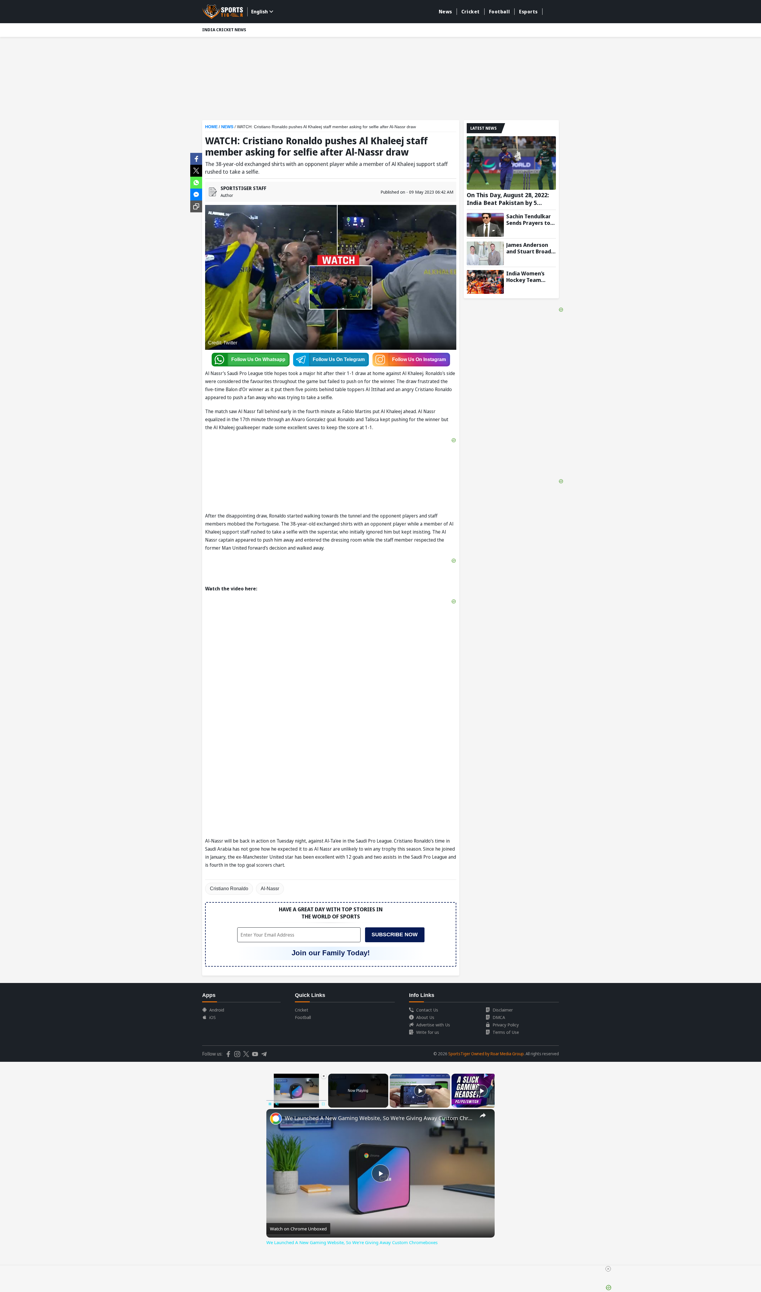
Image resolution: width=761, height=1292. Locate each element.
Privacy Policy (506, 1025)
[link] (276, 1119)
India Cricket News (224, 29)
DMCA (499, 1017)
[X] (196, 170)
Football (499, 11)
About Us (425, 1017)
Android (216, 1010)
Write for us (427, 1032)
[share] (482, 1115)
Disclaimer (503, 1010)
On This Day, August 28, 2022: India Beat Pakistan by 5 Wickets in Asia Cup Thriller (508, 199)
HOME (211, 126)
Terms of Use (506, 1032)
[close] (608, 1268)
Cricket (470, 11)
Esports (528, 11)
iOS (212, 1017)
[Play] (420, 1091)
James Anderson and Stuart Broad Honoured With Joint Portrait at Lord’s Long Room (528, 248)
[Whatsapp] (196, 182)
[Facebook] (196, 158)
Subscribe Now (395, 934)
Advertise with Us (433, 1025)
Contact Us (427, 1010)
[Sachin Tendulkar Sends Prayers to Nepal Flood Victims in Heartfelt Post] (485, 225)
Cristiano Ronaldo (229, 888)
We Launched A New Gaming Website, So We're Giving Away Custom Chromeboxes (379, 1118)
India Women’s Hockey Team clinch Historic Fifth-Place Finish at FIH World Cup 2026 (528, 276)
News (445, 11)
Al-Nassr (270, 888)
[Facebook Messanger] (196, 194)
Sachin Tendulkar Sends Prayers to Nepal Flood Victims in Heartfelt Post (528, 219)
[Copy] (196, 206)
